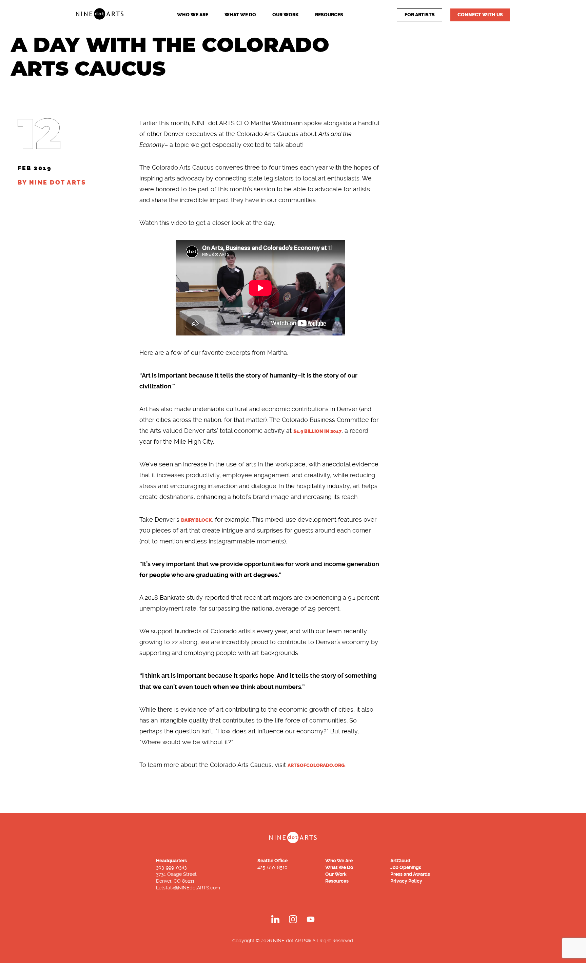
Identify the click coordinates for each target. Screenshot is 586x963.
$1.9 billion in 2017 (317, 431)
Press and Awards (410, 874)
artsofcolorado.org (316, 765)
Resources (329, 15)
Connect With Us (480, 15)
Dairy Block (196, 520)
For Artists (420, 15)
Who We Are (192, 15)
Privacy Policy (406, 881)
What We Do (240, 15)
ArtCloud (400, 860)
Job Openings (405, 867)
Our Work (285, 15)
